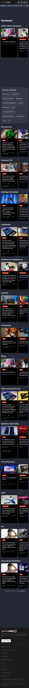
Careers (3, 663)
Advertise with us (5, 669)
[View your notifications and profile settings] (24, 2)
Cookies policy (4, 656)
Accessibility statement (7, 659)
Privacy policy (4, 653)
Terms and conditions (6, 646)
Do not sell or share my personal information (12, 679)
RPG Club (10, 5)
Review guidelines (5, 672)
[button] (26, 2)
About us (3, 666)
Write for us (4, 675)
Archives (22, 591)
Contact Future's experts (7, 650)
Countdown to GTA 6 (18, 5)
